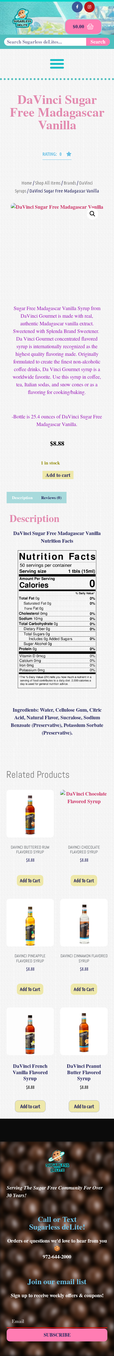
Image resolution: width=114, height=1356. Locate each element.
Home (27, 183)
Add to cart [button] (30, 880)
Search (98, 41)
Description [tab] (22, 497)
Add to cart (58, 474)
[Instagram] (89, 7)
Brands (70, 183)
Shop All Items (47, 183)
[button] (57, 63)
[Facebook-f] (77, 7)
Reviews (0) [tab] (51, 497)
